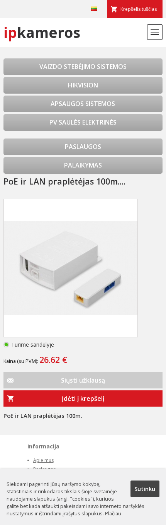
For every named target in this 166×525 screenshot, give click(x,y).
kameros (41, 32)
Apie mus (43, 460)
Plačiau (113, 513)
